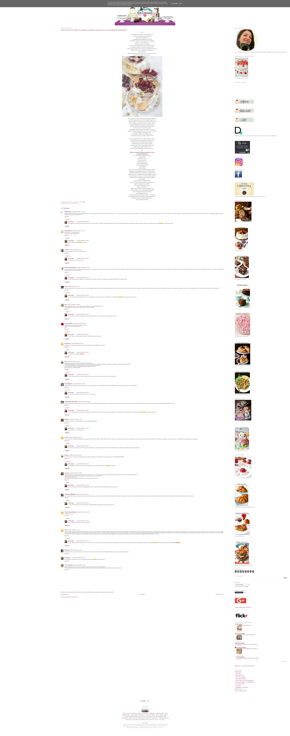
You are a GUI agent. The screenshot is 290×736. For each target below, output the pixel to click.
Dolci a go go (239, 624)
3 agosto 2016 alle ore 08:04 (82, 295)
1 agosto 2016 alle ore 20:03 (75, 437)
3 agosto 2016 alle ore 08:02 (82, 277)
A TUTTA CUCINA (240, 633)
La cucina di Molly (68, 565)
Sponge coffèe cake (246, 625)
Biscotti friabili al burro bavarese (249, 648)
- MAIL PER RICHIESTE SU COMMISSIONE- (245, 682)
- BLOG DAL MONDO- (240, 683)
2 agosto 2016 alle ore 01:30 (82, 494)
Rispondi (66, 216)
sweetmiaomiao (68, 230)
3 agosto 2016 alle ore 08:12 (82, 428)
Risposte (68, 219)
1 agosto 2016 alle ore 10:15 (73, 361)
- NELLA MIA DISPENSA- (240, 678)
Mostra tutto (285, 661)
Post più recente (64, 594)
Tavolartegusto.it (240, 657)
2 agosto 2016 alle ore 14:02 (82, 503)
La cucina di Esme (68, 323)
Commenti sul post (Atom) (72, 597)
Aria (65, 286)
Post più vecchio (219, 594)
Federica (66, 455)
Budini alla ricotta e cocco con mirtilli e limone (247, 644)
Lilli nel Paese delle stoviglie (70, 401)
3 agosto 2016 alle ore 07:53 (79, 557)
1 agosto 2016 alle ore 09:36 (79, 323)
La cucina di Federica (241, 647)
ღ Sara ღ (66, 249)
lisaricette (66, 550)
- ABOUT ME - (238, 673)
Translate (246, 586)
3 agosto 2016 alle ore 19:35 (79, 565)
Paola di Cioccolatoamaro (70, 267)
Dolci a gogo (71, 221)
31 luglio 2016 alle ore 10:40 (78, 211)
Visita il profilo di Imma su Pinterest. (243, 607)
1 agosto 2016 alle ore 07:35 (73, 286)
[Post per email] (84, 201)
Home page (142, 594)
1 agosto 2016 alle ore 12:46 (78, 383)
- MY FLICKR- (238, 685)
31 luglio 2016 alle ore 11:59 (75, 249)
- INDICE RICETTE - (239, 675)
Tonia (65, 529)
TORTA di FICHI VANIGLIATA (248, 634)
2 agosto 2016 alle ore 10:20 (83, 512)
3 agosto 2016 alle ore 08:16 (82, 352)
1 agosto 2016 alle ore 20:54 (75, 473)
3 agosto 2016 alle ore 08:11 (82, 446)
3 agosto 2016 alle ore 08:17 (82, 334)
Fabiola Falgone (68, 383)
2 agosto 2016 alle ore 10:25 (82, 520)
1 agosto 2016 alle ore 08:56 (73, 304)
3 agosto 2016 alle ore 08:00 (82, 221)
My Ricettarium (68, 211)
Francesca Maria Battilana (70, 512)
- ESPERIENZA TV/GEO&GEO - (242, 687)
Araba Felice (67, 343)
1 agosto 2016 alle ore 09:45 (77, 343)
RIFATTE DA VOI (239, 689)
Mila (65, 361)
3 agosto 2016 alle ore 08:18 (82, 314)
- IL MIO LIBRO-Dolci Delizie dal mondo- (244, 680)
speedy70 (66, 419)
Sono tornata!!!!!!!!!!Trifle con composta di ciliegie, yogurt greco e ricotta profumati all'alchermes (94, 30)
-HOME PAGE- (238, 671)
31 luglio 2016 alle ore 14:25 (83, 267)
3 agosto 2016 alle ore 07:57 (82, 540)
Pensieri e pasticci (240, 643)
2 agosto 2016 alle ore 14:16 (82, 463)
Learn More (174, 3)
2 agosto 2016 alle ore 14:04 (82, 485)
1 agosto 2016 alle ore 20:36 (75, 455)
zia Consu (66, 473)
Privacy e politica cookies (241, 690)
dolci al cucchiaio (72, 203)
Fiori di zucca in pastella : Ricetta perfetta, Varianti (247, 658)
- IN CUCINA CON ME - (240, 677)
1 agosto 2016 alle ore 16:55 (75, 419)
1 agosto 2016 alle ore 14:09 (84, 401)
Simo (65, 304)
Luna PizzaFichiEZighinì (70, 494)
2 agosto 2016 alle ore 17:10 (74, 529)
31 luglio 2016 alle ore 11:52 (78, 230)
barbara (66, 437)
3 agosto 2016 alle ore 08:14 (82, 392)
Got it (181, 3)
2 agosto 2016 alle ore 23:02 (75, 550)
